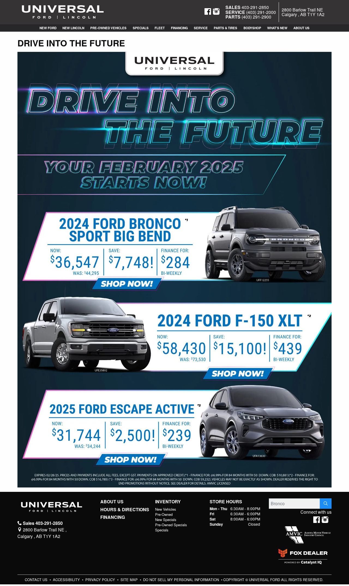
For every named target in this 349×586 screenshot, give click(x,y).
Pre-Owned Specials (171, 524)
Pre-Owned (164, 514)
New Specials (165, 519)
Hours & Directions (124, 509)
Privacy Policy (100, 579)
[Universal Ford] (63, 11)
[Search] (326, 503)
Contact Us (37, 579)
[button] (47, 28)
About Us (112, 501)
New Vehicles (165, 509)
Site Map (130, 579)
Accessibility (67, 579)
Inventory (168, 501)
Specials (161, 530)
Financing (112, 517)
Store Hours (226, 501)
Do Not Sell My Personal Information (181, 579)
